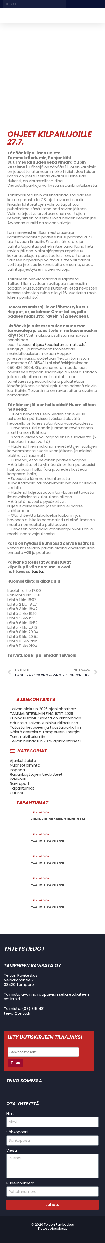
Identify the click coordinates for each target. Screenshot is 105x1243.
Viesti (11, 1150)
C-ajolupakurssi (47, 841)
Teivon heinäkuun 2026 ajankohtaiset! (45, 741)
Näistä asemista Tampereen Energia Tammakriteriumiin (45, 734)
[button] (96, 15)
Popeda (17, 769)
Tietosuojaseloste (52, 1228)
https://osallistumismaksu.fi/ (59, 344)
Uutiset (17, 792)
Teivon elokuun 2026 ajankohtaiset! (43, 709)
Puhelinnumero (20, 1183)
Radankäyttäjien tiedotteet (36, 774)
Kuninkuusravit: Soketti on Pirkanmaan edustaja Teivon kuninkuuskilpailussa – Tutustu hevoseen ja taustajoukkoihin (46, 722)
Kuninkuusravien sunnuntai (57, 819)
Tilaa (15, 1062)
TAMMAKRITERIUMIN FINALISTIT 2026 (41, 713)
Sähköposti (17, 1132)
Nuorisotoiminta (25, 765)
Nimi (10, 1113)
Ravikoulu (18, 779)
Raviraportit (21, 783)
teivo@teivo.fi (17, 1013)
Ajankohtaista (23, 760)
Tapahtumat (22, 788)
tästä (37, 571)
